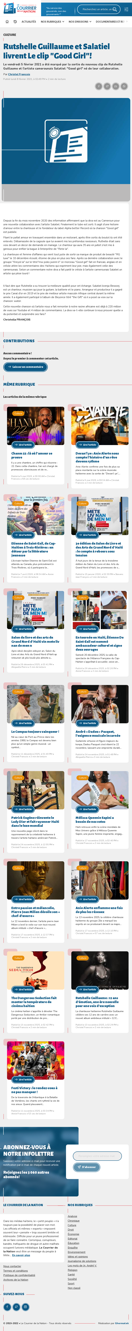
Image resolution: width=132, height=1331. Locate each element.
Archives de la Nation (15, 1279)
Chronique (74, 1220)
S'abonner (89, 1167)
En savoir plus (21, 1255)
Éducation (73, 1243)
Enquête (73, 1247)
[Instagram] (25, 1307)
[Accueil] (7, 22)
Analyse (72, 1216)
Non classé (74, 1288)
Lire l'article (25, 445)
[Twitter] (16, 1307)
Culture (9, 35)
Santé (71, 1274)
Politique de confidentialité (19, 1275)
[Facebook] (7, 1307)
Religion (72, 1270)
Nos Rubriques (51, 21)
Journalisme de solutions (82, 1261)
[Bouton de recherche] (115, 10)
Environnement (76, 1252)
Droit (71, 1229)
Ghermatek (122, 1323)
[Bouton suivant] (127, 21)
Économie (73, 1234)
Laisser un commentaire (28, 367)
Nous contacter (12, 1266)
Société (72, 1279)
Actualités (29, 21)
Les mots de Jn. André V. (82, 1265)
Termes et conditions (15, 1271)
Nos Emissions (79, 21)
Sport (71, 1283)
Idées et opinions (78, 1256)
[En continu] (15, 21)
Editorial (72, 1238)
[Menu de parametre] (126, 10)
